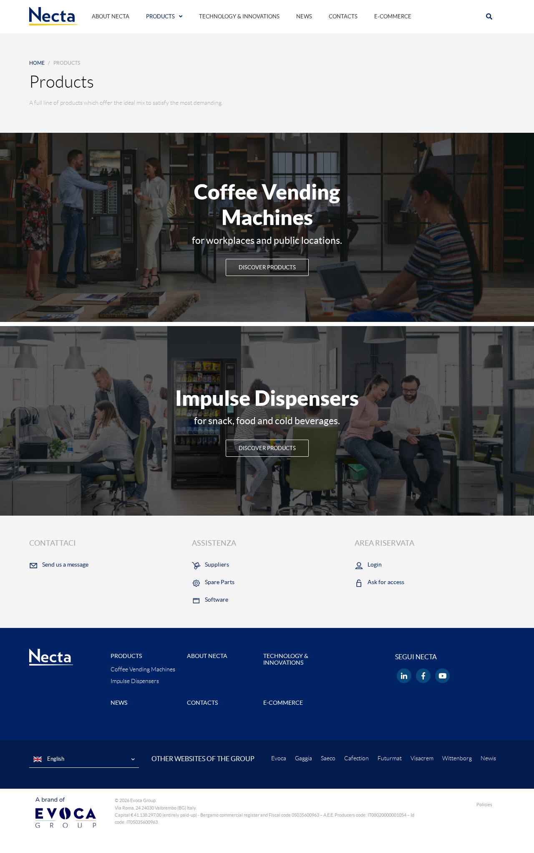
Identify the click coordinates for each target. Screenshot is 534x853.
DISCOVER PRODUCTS (267, 267)
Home (37, 63)
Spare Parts (219, 582)
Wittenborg (457, 758)
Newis (488, 758)
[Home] (53, 16)
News (304, 16)
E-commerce (392, 16)
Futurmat (390, 758)
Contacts (343, 16)
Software (216, 599)
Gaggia (303, 758)
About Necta (110, 16)
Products (160, 16)
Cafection (356, 758)
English (55, 759)
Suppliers (217, 564)
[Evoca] (65, 812)
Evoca (278, 758)
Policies (484, 804)
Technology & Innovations (239, 16)
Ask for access (386, 582)
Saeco (328, 758)
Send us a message (65, 564)
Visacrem (422, 758)
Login (375, 564)
